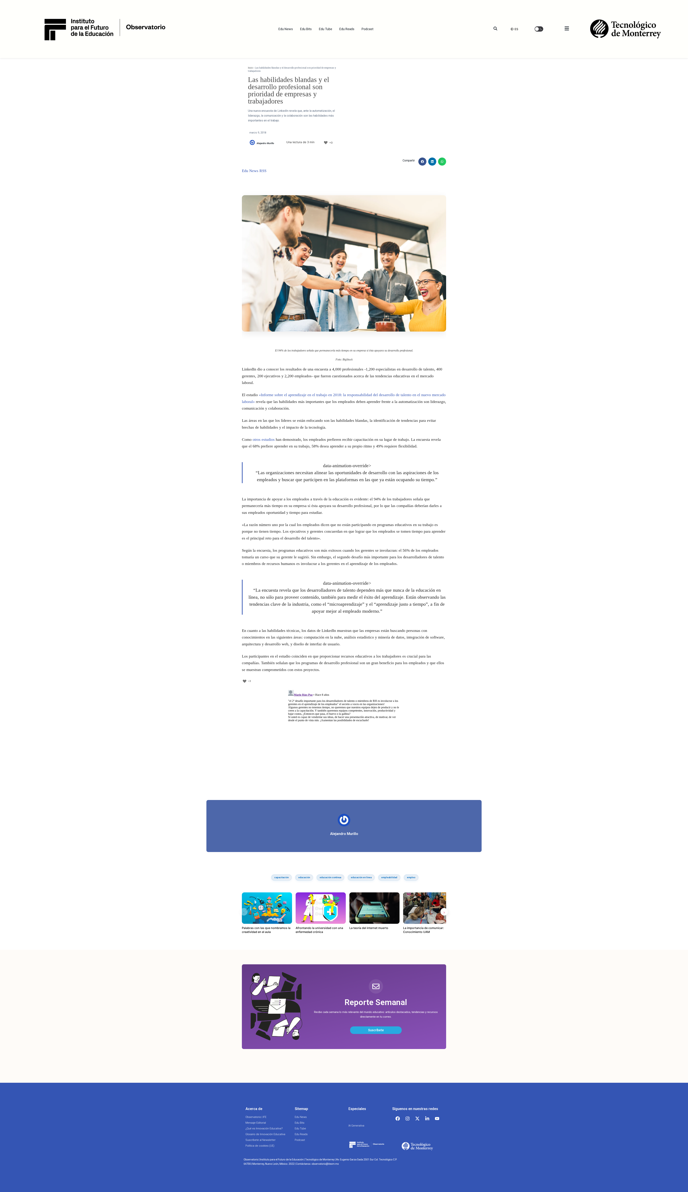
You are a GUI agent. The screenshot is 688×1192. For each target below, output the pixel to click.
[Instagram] (407, 1118)
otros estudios (264, 439)
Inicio (250, 67)
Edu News (285, 29)
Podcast (367, 29)
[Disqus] (344, 733)
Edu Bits (306, 29)
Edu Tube (325, 29)
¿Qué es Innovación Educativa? (264, 1128)
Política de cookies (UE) (259, 1145)
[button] (539, 29)
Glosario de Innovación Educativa (265, 1134)
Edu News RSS (254, 170)
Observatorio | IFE (255, 1117)
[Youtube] (437, 1118)
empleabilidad (389, 877)
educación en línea (361, 877)
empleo (411, 877)
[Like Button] (325, 142)
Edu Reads (346, 29)
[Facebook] (397, 1118)
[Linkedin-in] (427, 1118)
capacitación (281, 877)
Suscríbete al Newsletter (260, 1140)
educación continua (330, 877)
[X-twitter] (417, 1118)
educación (304, 877)
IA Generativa (356, 1125)
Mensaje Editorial (255, 1122)
